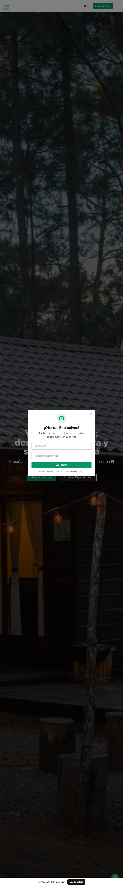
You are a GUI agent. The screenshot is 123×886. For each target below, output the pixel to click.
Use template (76, 882)
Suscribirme (61, 464)
